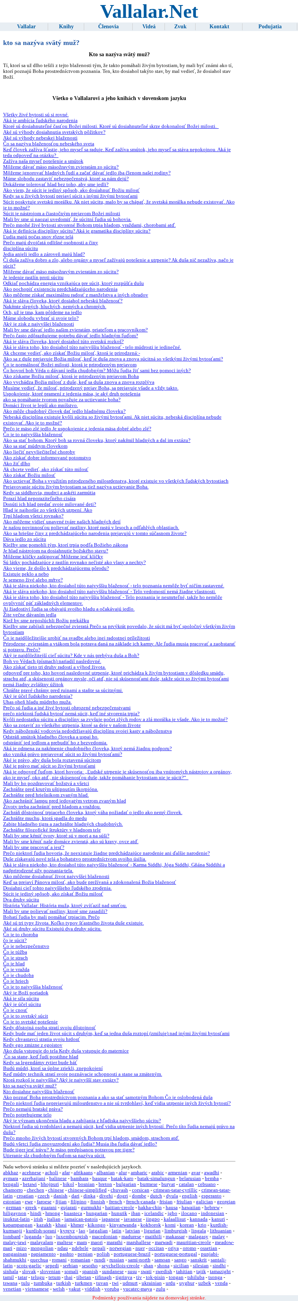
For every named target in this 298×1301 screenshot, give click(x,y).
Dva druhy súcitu (21, 899)
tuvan (102, 1283)
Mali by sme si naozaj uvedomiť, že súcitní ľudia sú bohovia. (67, 219)
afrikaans (83, 1172)
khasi (61, 1225)
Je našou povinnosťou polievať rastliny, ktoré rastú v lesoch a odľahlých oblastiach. (91, 527)
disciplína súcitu (20, 248)
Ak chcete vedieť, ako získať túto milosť (45, 469)
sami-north (139, 1260)
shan (148, 1265)
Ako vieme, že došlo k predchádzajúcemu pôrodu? (56, 568)
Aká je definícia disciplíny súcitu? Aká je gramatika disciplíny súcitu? (77, 231)
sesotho (90, 1265)
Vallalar (26, 26)
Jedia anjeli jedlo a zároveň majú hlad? (44, 254)
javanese (133, 1219)
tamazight (220, 1271)
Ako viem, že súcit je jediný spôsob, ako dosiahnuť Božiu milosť (71, 190)
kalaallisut (175, 1219)
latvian (132, 1231)
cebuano (207, 1184)
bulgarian (126, 1184)
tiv (139, 1277)
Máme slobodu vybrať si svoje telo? (41, 318)
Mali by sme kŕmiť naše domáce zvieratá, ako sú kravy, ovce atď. (71, 841)
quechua (39, 1260)
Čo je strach (15, 958)
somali (71, 1271)
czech (44, 1196)
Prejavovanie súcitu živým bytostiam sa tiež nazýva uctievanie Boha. (76, 487)
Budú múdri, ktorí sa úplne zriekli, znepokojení (53, 1068)
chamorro (13, 1190)
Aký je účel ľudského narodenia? (38, 696)
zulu (160, 1289)
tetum (55, 1277)
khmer (77, 1225)
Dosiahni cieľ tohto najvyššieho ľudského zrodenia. (57, 888)
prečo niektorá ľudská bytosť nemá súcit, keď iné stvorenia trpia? (71, 713)
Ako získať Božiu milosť (29, 475)
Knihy (66, 26)
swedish (164, 1271)
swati (146, 1271)
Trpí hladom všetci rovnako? (33, 516)
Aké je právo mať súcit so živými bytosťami (49, 766)
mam (82, 1242)
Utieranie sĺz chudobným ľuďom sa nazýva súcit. (54, 1155)
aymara (10, 1178)
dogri (122, 1196)
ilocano (189, 1213)
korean (187, 1225)
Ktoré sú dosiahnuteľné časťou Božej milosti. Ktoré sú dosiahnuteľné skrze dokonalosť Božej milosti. (111, 126)
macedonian (105, 1236)
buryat (168, 1184)
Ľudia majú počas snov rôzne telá (38, 237)
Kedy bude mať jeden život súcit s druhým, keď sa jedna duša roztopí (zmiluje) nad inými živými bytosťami (116, 1033)
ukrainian (152, 1283)
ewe (29, 1201)
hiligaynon (14, 1213)
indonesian (212, 1213)
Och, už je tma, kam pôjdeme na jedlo (42, 312)
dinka (89, 1196)
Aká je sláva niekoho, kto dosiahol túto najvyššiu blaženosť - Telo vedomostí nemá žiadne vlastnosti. (109, 591)
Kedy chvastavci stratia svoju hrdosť (41, 1039)
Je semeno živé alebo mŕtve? (33, 580)
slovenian (50, 1271)
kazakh (44, 1225)
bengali (11, 1184)
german (13, 1207)
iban (135, 1213)
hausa (172, 1207)
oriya (173, 1248)
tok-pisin (155, 1277)
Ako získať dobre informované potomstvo (47, 458)
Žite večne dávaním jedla (29, 615)
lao (82, 1231)
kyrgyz (67, 1231)
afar (66, 1172)
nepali (99, 1248)
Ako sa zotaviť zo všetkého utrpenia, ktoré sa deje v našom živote (72, 725)
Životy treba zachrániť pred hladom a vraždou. (52, 806)
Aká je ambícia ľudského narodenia (40, 120)
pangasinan (15, 1254)
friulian (184, 1201)
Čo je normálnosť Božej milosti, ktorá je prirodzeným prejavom (70, 365)
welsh (59, 1289)
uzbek (204, 1283)
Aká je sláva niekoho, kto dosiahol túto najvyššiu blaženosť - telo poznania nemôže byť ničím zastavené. (113, 585)
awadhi (211, 1172)
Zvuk (180, 26)
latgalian (98, 1231)
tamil (8, 1277)
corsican (140, 1190)
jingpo (153, 1219)
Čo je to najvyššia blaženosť (33, 434)
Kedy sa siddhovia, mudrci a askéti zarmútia (49, 492)
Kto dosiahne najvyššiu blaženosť (38, 1091)
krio (202, 1225)
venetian (12, 1289)
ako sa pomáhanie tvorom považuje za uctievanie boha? (62, 399)
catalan (186, 1184)
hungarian (96, 1213)
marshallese (138, 1242)
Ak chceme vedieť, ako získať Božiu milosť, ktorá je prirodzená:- (71, 353)
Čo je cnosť (15, 1010)
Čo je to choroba (20, 934)
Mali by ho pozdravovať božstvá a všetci (46, 783)
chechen (35, 1190)
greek (31, 1207)
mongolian (42, 1248)
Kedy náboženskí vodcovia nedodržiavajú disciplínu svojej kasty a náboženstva (87, 731)
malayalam (41, 1242)
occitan (156, 1248)
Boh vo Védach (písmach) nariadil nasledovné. (52, 661)
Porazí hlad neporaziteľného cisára (39, 498)
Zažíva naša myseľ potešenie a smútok (43, 161)
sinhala (10, 1271)
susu (132, 1271)
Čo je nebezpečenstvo (26, 946)
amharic (139, 1172)
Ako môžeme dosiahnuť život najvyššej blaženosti (56, 876)
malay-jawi (14, 1242)
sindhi (219, 1265)
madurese (131, 1236)
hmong (52, 1213)
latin (116, 1231)
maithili (153, 1236)
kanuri (218, 1219)
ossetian (208, 1248)
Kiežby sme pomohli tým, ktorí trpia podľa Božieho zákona (65, 545)
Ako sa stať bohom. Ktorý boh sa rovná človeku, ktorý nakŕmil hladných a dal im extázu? (97, 440)
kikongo (97, 1225)
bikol (68, 1184)
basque (99, 1178)
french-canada (141, 1201)
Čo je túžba (15, 952)
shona (163, 1265)
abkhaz (10, 1172)
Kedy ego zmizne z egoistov (32, 1045)
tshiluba (195, 1277)
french (115, 1201)
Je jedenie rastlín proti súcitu (33, 277)
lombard (12, 1236)
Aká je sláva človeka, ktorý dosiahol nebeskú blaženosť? (63, 301)
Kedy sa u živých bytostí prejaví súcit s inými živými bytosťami (70, 196)
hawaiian (191, 1207)
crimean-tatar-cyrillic (175, 1190)
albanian (106, 1172)
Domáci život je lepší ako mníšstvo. (40, 405)
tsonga (215, 1277)
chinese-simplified (87, 1190)
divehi (106, 1196)
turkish (63, 1283)
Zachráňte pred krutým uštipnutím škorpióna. (50, 789)
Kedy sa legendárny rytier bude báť (40, 1062)
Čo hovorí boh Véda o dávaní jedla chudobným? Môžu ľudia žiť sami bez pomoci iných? (97, 370)
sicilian (181, 1265)
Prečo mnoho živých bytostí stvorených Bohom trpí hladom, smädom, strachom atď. (91, 1138)
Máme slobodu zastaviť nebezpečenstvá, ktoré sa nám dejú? (66, 178)
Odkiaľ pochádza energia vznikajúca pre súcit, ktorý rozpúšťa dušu (73, 283)
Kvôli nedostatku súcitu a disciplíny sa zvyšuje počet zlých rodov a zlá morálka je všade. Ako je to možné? (115, 719)
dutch (156, 1196)
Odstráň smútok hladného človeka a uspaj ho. (51, 737)
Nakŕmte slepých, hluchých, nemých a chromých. (54, 306)
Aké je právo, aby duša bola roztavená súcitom (52, 760)
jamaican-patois (81, 1219)
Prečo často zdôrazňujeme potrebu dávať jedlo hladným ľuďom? (70, 335)
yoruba (111, 1289)
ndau (62, 1248)
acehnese (31, 1172)
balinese (58, 1178)
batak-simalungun (156, 1178)
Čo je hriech (16, 981)
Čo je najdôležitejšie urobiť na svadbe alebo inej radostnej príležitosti (76, 638)
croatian (25, 1196)
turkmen (83, 1283)
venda (221, 1283)
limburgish (176, 1231)
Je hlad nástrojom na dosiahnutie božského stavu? (55, 551)
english (190, 1196)
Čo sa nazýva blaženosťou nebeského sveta (48, 144)
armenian (177, 1172)
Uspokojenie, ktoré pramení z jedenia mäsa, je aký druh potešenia (71, 394)
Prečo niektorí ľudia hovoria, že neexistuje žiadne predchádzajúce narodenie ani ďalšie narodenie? (106, 853)
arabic (157, 1172)
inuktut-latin (16, 1219)
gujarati (69, 1207)
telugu (38, 1277)
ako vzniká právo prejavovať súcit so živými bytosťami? (62, 754)
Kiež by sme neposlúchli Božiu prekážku (46, 620)
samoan (162, 1260)
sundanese (113, 1271)
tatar (22, 1277)
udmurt (130, 1283)
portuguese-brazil (132, 1254)
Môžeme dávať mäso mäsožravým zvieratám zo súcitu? (61, 167)
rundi (100, 1260)
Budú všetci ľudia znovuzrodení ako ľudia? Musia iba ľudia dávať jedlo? (80, 1144)
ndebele (80, 1248)
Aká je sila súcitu (21, 998)
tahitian (184, 1271)
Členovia (108, 26)
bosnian (86, 1184)
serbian (70, 1265)
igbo (172, 1213)
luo (48, 1236)
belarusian (190, 1178)
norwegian (120, 1248)
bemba (212, 1178)
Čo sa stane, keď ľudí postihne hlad (40, 1056)
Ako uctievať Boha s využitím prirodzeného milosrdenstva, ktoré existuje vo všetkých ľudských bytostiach (116, 481)
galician (204, 1201)
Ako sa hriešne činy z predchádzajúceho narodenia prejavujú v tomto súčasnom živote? (95, 533)
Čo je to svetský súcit (25, 1016)
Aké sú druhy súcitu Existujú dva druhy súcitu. (52, 929)
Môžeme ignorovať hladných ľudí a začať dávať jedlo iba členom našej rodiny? (87, 173)
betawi (30, 1184)
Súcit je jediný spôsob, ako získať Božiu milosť (53, 894)
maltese (65, 1242)
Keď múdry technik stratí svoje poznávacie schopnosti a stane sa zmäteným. (82, 1074)
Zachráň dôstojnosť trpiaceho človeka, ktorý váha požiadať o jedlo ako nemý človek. (92, 812)
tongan (176, 1277)
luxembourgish (72, 1236)
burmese (149, 1184)
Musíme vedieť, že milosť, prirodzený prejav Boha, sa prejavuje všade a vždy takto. (90, 388)
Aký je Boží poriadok (26, 993)
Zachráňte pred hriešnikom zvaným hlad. (46, 795)
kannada (199, 1219)
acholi (51, 1172)
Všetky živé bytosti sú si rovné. (36, 114)
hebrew (212, 1207)
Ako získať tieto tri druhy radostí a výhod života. (54, 667)
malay (218, 1236)
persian (85, 1254)
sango (180, 1260)
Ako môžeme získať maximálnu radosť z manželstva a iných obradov (75, 295)
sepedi (52, 1265)
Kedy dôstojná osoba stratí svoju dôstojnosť (49, 1027)
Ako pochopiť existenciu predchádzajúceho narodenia (60, 289)
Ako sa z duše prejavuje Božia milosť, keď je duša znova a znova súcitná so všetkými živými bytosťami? (113, 359)
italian (54, 1219)
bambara (79, 1178)
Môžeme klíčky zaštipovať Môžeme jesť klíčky (53, 556)
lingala (198, 1231)
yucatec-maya (137, 1289)
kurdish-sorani (41, 1231)
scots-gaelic (29, 1265)
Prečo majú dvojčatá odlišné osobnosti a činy (50, 242)
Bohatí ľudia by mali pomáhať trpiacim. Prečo (51, 917)
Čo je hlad (14, 963)
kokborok (150, 1225)
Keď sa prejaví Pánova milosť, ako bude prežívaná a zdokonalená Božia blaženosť (89, 882)
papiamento (43, 1254)
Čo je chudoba (18, 975)
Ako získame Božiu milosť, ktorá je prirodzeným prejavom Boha (71, 376)
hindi (36, 1213)
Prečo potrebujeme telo (27, 1115)
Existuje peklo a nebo (26, 574)
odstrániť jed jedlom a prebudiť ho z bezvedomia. (55, 742)
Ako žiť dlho (16, 463)
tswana (10, 1283)
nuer (140, 1248)
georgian (226, 1201)
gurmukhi (91, 1207)
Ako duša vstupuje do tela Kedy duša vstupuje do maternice (66, 1051)
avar (195, 1172)
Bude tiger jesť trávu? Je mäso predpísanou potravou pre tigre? (69, 1150)
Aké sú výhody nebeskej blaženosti (40, 138)
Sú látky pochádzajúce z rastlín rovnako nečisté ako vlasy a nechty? (74, 562)
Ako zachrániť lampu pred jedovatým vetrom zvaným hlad (64, 801)
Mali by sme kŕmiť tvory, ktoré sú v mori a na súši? (56, 836)
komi (170, 1225)
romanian (80, 1260)
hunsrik (119, 1213)
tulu (25, 1283)
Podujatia (270, 26)
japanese (111, 1219)
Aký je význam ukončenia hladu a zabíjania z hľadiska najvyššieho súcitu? (82, 1120)
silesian (201, 1265)
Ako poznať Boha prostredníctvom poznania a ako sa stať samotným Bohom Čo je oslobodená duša (108, 1097)
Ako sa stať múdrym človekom (35, 446)
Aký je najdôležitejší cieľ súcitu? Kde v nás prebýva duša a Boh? (71, 655)
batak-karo (122, 1178)
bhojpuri (50, 1184)
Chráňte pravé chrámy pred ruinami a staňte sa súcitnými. (63, 690)
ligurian (152, 1231)
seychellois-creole (121, 1265)
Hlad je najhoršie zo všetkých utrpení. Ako (47, 510)
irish (38, 1219)
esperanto (211, 1196)
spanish (90, 1271)
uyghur (186, 1283)
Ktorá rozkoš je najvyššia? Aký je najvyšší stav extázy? (61, 1080)
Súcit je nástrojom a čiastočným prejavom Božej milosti (61, 213)
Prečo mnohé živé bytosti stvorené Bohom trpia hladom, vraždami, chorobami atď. (89, 225)
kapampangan (18, 1225)
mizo (21, 1248)
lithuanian (221, 1231)
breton (105, 1184)
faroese (44, 1201)
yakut (75, 1289)
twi (115, 1283)
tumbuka (43, 1283)
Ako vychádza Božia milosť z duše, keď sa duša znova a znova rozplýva (78, 382)
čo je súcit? (15, 940)
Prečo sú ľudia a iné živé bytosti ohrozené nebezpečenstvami (67, 708)
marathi (115, 1242)
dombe (139, 1196)
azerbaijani (33, 1178)
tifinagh (103, 1277)
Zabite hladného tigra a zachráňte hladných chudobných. (63, 824)
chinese (56, 1190)
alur (123, 1172)
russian (116, 1260)
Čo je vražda (16, 969)
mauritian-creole (194, 1242)
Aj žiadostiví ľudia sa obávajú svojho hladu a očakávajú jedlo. (69, 609)
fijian (61, 1201)
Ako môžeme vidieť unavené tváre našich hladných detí (62, 522)
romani (59, 1260)
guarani (49, 1207)
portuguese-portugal (175, 1254)
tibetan (83, 1277)
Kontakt (219, 26)
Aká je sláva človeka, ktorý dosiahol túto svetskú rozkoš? (63, 341)
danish (61, 1196)
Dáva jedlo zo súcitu (24, 539)
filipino (79, 1201)
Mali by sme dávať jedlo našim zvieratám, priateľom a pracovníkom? (75, 330)
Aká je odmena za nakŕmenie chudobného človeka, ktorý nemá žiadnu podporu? (87, 748)
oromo (189, 1248)
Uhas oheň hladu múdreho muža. (37, 702)
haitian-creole (119, 1207)
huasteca (73, 1213)
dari (75, 1196)
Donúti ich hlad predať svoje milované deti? (49, 504)
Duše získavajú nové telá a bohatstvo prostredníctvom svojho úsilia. (74, 859)
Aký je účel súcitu (22, 1004)
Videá (149, 26)
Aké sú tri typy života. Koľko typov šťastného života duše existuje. (73, 923)
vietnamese (37, 1289)
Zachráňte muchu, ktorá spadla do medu (45, 818)
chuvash (119, 1190)
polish (103, 1254)
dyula (172, 1196)
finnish (97, 1201)
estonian (12, 1201)
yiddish (92, 1289)
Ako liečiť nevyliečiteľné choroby (39, 452)
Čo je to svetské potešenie (30, 1022)
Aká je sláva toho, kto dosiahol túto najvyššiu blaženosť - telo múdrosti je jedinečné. (92, 347)
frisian (166, 1201)
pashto (67, 1254)
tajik (201, 1271)
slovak (29, 1271)
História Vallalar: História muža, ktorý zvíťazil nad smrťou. (65, 905)
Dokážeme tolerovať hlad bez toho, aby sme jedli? (56, 184)
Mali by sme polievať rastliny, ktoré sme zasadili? (55, 911)
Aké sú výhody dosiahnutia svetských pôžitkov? (54, 132)
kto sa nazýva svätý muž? (30, 1086)
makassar (175, 1236)
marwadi (164, 1242)
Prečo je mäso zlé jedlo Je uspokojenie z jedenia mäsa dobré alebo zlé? (77, 428)
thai (68, 1277)
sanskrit (199, 1260)
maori (97, 1242)
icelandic (154, 1213)
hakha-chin (150, 1207)
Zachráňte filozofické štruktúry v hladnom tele (52, 830)
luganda (33, 1236)
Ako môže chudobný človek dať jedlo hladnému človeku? (64, 411)
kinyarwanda (123, 1225)
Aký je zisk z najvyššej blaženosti (38, 324)
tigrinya (124, 1277)
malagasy (198, 1236)
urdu (170, 1283)
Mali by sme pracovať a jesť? (33, 847)
